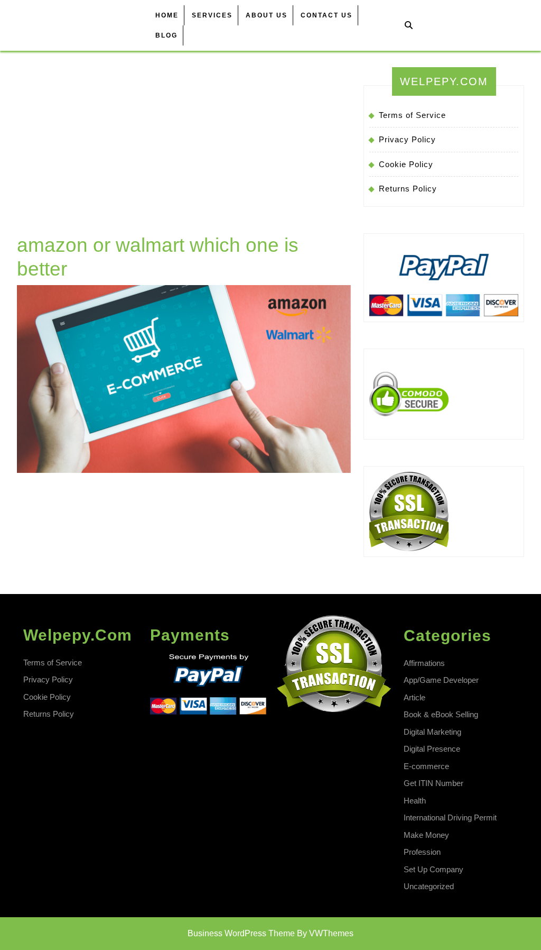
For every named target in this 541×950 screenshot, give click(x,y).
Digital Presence (432, 748)
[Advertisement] (184, 154)
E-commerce (426, 766)
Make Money (426, 834)
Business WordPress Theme (241, 933)
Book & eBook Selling (441, 714)
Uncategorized (429, 886)
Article (414, 697)
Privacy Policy (407, 139)
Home (167, 15)
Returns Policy (408, 188)
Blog (166, 35)
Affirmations (424, 663)
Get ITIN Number (433, 783)
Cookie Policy (406, 164)
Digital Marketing (432, 731)
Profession (422, 851)
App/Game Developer (441, 679)
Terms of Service (412, 115)
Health (415, 800)
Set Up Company (433, 869)
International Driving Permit (450, 817)
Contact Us (326, 15)
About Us (266, 15)
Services (212, 15)
